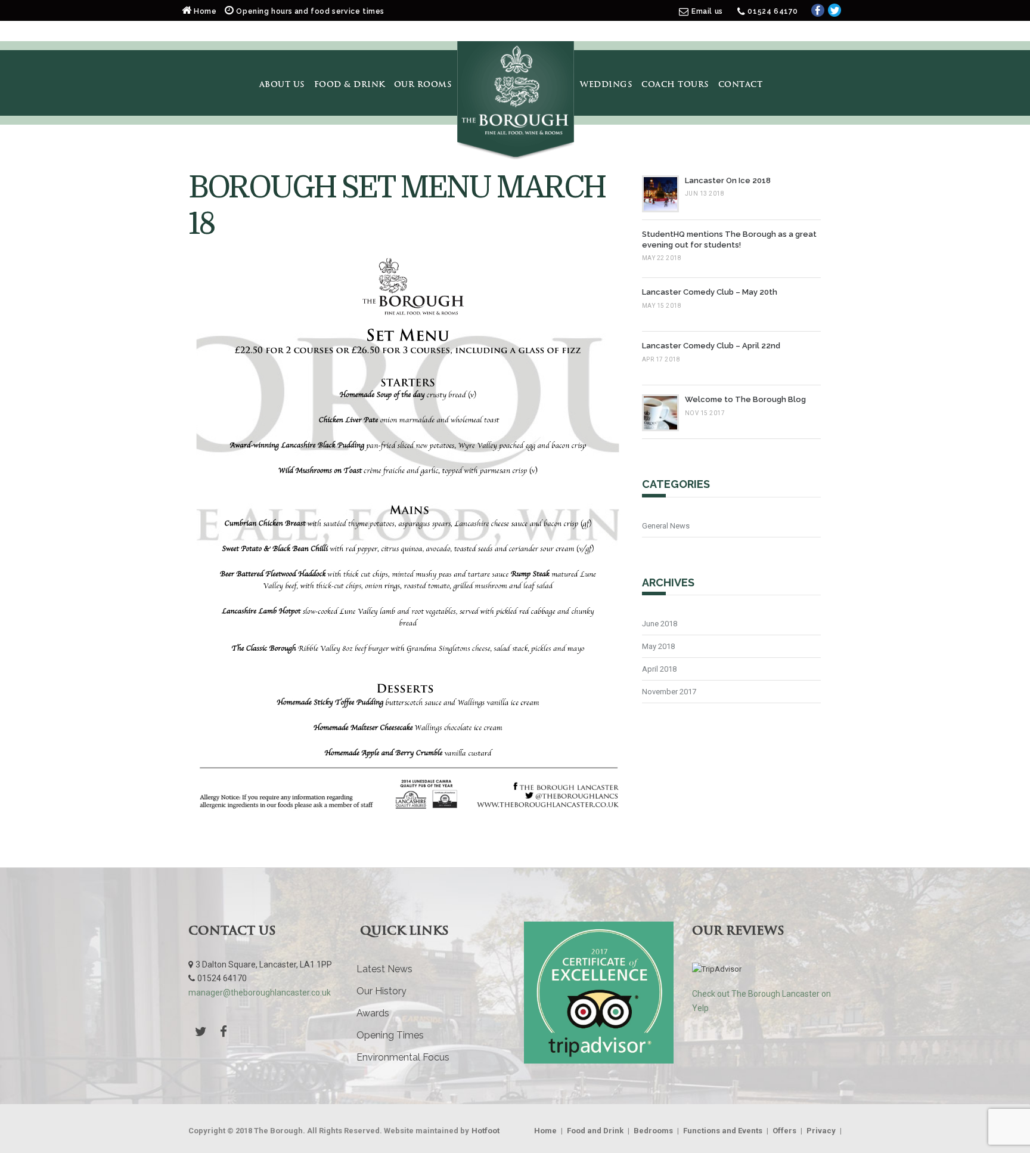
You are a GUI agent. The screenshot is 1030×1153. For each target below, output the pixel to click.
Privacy (821, 1130)
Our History (381, 991)
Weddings (606, 84)
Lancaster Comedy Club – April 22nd (711, 345)
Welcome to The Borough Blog (745, 399)
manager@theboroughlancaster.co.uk (259, 992)
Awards (372, 1013)
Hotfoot (485, 1130)
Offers (784, 1130)
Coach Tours (675, 84)
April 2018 (659, 668)
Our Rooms (423, 84)
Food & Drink (349, 84)
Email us (707, 11)
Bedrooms (653, 1130)
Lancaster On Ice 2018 (728, 180)
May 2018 (658, 646)
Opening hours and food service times (309, 11)
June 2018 (659, 623)
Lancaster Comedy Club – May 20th (709, 292)
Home (205, 11)
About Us (282, 84)
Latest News (384, 969)
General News (666, 525)
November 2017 (669, 691)
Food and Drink (595, 1130)
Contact (740, 84)
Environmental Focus (402, 1057)
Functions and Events (722, 1130)
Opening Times (390, 1035)
